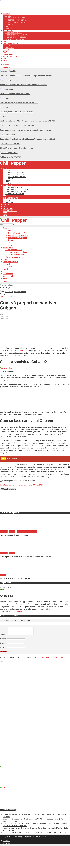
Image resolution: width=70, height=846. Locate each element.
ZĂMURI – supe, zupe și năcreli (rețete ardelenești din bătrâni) (47, 832)
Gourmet (6, 14)
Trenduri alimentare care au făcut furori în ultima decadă (23, 85)
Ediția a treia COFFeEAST (10, 157)
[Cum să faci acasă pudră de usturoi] (7, 89)
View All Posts (5, 587)
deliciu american (19, 350)
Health (6, 50)
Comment (4, 634)
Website (3, 647)
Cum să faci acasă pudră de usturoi (15, 94)
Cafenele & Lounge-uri (14, 39)
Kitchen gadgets (10, 56)
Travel (5, 52)
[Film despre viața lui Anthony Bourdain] (4, 107)
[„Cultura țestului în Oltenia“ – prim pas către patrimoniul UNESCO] (3, 116)
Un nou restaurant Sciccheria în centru (17, 814)
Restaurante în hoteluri (15, 37)
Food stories (8, 54)
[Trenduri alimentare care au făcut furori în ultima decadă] (8, 80)
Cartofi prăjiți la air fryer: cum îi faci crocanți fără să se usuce (25, 130)
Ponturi (8, 28)
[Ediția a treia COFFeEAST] (9, 152)
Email (3, 643)
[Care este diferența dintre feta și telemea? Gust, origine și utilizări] (7, 134)
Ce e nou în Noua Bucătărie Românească (18, 819)
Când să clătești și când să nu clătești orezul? (19, 103)
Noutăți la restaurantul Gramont (15, 828)
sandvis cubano (10, 489)
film (66, 348)
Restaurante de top (13, 33)
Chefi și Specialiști (10, 43)
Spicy (7, 26)
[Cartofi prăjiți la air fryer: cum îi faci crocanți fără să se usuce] (17, 125)
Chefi (7, 45)
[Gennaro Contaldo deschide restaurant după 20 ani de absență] (8, 71)
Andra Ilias (9, 291)
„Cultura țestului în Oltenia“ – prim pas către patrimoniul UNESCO (27, 121)
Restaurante (8, 31)
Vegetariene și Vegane (17, 22)
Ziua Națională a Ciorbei (12, 832)
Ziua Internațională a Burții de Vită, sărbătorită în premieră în (26, 823)
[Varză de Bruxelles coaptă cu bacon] (10, 572)
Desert (11, 24)
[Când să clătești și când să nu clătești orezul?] (4, 98)
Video (5, 58)
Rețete (8, 16)
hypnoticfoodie (20, 291)
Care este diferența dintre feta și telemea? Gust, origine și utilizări (27, 139)
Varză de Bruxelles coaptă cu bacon (15, 578)
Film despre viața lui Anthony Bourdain (16, 112)
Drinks (5, 41)
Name (3, 639)
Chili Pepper (13, 163)
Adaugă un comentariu (8, 294)
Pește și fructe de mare (17, 20)
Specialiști (9, 48)
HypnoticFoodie (15, 611)
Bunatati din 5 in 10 (16, 18)
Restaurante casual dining (16, 35)
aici (45, 836)
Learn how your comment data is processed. (49, 657)
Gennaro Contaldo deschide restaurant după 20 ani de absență (26, 76)
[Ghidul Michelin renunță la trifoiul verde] (10, 143)
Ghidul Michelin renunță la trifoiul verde (16, 148)
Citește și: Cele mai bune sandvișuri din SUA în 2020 (21, 485)
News (5, 60)
